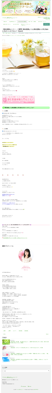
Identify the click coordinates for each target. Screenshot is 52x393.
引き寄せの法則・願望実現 (22, 21)
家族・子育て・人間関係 (32, 21)
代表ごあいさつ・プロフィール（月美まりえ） (25, 25)
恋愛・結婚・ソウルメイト (42, 21)
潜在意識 (20, 330)
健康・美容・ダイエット (7, 24)
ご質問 (9, 330)
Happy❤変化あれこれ (12, 21)
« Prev (4, 334)
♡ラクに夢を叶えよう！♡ (9, 17)
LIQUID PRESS (36, 389)
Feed (30, 386)
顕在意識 (26, 330)
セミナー (14, 330)
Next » (47, 334)
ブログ (15, 35)
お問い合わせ (46, 24)
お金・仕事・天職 (15, 24)
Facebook (24, 386)
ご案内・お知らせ (11, 35)
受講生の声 (5, 21)
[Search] (49, 371)
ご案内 (4, 330)
